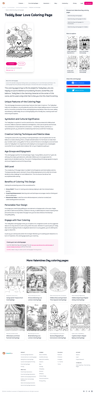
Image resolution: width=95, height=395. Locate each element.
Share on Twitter (79, 90)
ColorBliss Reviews (43, 357)
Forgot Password (80, 359)
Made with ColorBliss (44, 359)
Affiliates (41, 373)
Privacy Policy (42, 380)
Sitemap (41, 366)
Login (81, 3)
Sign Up (77, 354)
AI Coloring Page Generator (27, 354)
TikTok (59, 364)
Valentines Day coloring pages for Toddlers (78, 27)
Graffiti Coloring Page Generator (28, 376)
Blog (56, 3)
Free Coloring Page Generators (28, 374)
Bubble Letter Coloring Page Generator (27, 379)
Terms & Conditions (43, 378)
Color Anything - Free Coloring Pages (83, 365)
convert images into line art (14, 247)
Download (11, 63)
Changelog (41, 369)
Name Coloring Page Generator (28, 383)
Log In (77, 357)
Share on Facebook (79, 83)
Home (5, 7)
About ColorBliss (43, 354)
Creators (41, 361)
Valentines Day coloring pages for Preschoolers (76, 22)
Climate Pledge (42, 376)
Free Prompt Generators (26, 372)
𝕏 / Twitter (60, 361)
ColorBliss (9, 249)
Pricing (74, 3)
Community (65, 3)
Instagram (60, 359)
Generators (46, 3)
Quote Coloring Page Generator (28, 385)
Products (21, 3)
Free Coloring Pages (33, 3)
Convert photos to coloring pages (29, 357)
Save (79, 86)
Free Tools (23, 369)
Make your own (9, 70)
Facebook (60, 354)
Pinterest (60, 357)
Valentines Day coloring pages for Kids (77, 19)
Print (20, 63)
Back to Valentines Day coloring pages (15, 10)
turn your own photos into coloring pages (42, 245)
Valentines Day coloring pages (22, 7)
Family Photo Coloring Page (27, 359)
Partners (41, 371)
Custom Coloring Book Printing (28, 361)
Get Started (88, 3)
